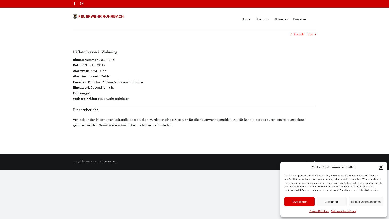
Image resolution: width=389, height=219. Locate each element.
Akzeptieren (299, 201)
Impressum (110, 161)
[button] (381, 167)
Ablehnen (331, 201)
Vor (310, 34)
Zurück (299, 34)
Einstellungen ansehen (366, 201)
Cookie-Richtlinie (319, 211)
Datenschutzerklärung (343, 211)
